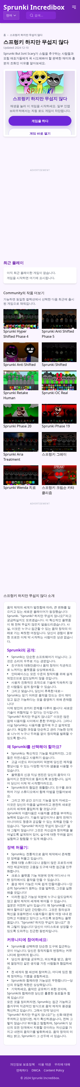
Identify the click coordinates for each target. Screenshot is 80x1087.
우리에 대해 (62, 1064)
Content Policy (54, 1070)
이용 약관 (44, 1064)
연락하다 (22, 1070)
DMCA (36, 1070)
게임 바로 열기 (40, 133)
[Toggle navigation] (74, 7)
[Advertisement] (40, 213)
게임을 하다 (40, 121)
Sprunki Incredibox (33, 7)
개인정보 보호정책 (22, 1064)
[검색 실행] (32, 15)
